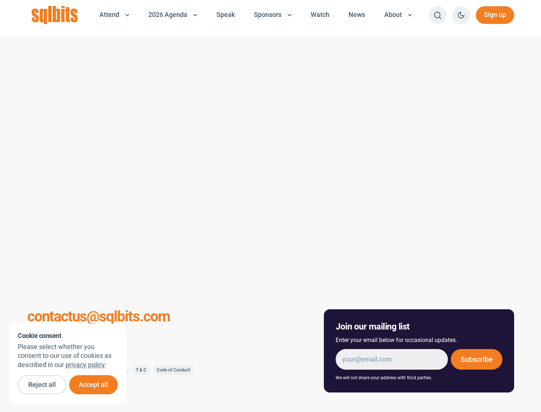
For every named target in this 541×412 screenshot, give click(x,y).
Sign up (495, 14)
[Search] (437, 15)
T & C (141, 370)
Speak (225, 14)
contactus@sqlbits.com (98, 316)
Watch (320, 14)
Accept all (93, 384)
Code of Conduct (173, 370)
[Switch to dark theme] (461, 15)
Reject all (42, 384)
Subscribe (476, 359)
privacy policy (85, 365)
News (357, 14)
